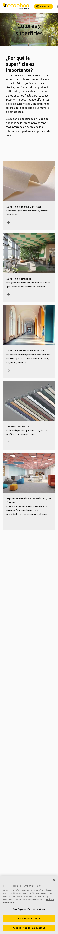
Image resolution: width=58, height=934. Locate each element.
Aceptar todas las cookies (29, 928)
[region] (29, 905)
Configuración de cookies (29, 909)
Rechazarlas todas (29, 918)
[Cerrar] (54, 880)
